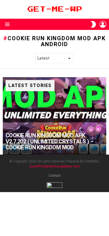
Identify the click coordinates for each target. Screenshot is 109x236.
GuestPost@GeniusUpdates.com (55, 166)
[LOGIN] (102, 24)
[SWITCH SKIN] (93, 24)
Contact (55, 176)
